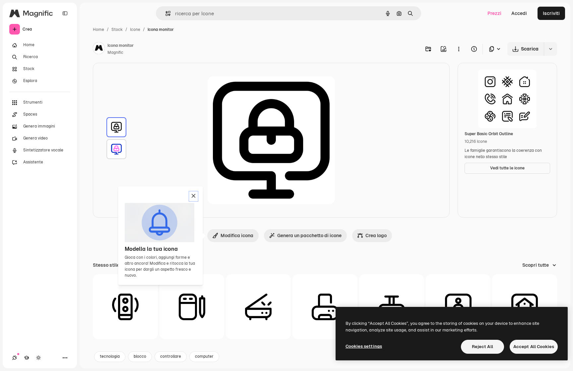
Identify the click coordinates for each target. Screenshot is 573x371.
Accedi (519, 13)
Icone (135, 29)
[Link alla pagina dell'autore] (99, 49)
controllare (170, 356)
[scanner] (258, 306)
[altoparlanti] (125, 306)
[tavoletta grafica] (191, 306)
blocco (140, 356)
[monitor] (116, 127)
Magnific (115, 52)
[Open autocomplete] (165, 13)
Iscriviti (551, 13)
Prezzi (494, 13)
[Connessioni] (14, 357)
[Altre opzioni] (458, 48)
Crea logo (376, 235)
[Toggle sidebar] (65, 13)
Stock (117, 29)
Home (98, 29)
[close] (193, 196)
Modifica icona (237, 235)
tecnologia (110, 356)
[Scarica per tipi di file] (495, 49)
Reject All (482, 346)
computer (204, 356)
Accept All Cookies (533, 346)
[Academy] (26, 357)
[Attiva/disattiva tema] (38, 357)
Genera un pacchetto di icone (309, 235)
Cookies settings (364, 346)
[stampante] (324, 306)
